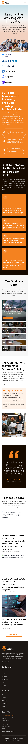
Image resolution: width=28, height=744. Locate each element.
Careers (4, 685)
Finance (4, 694)
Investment (4, 673)
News (3, 682)
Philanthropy (5, 676)
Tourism (4, 706)
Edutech (4, 697)
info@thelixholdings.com (8, 731)
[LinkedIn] (2, 661)
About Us (4, 671)
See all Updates (13, 634)
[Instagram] (8, 661)
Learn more (7, 318)
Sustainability (5, 679)
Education (4, 700)
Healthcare (4, 703)
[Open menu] (25, 2)
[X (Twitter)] (5, 661)
